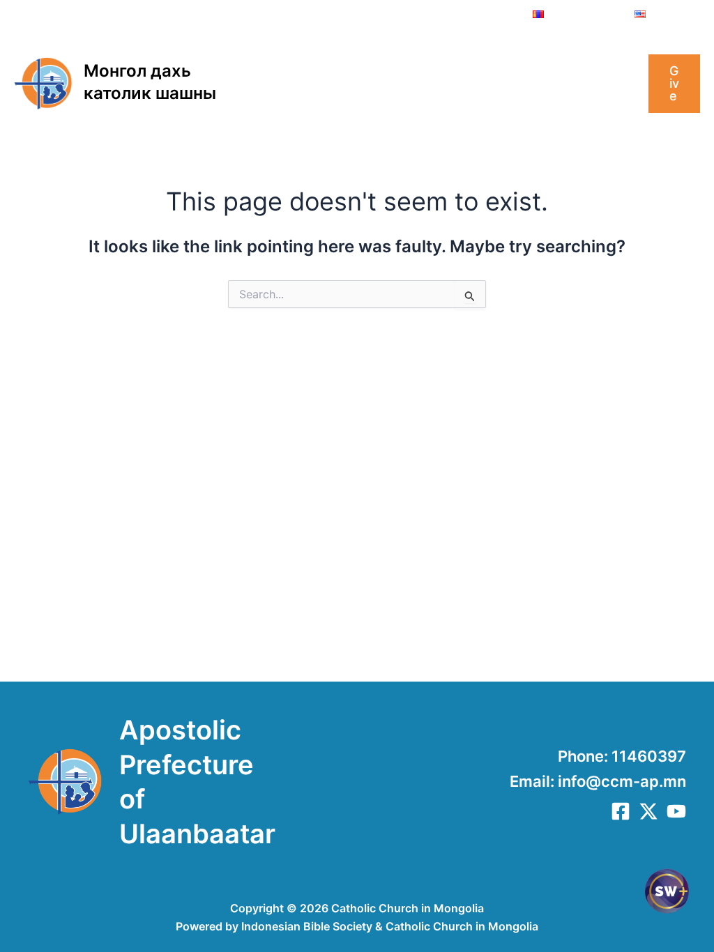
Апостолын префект (410, 56)
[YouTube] (676, 811)
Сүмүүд (262, 111)
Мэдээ (599, 56)
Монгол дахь (137, 71)
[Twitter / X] (648, 811)
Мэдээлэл (530, 56)
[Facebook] (620, 811)
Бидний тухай (279, 56)
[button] (324, 56)
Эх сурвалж (338, 111)
